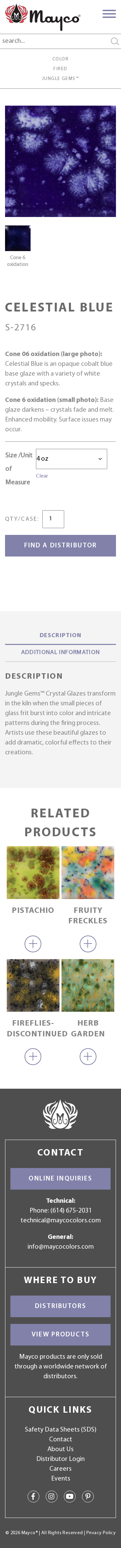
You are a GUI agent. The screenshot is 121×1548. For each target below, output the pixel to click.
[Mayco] (43, 17)
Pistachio (33, 911)
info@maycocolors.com (61, 1247)
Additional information (60, 653)
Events (60, 1478)
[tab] (60, 636)
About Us (60, 1449)
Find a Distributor (60, 545)
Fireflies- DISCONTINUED (33, 1029)
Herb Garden (88, 1029)
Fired (60, 69)
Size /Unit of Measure (19, 469)
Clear (42, 476)
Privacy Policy (101, 1533)
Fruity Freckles (88, 916)
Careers (60, 1469)
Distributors (60, 1306)
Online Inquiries (60, 1178)
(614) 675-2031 (71, 1210)
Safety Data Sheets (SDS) (60, 1430)
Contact (60, 1439)
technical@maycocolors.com (61, 1220)
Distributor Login (60, 1459)
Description (60, 636)
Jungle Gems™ (60, 78)
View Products (60, 1334)
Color (60, 59)
